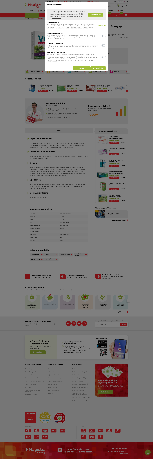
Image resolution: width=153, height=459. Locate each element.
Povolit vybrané (81, 68)
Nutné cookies (54, 22)
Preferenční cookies (56, 43)
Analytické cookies (56, 33)
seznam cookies (56, 18)
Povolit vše (96, 14)
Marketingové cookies (57, 52)
